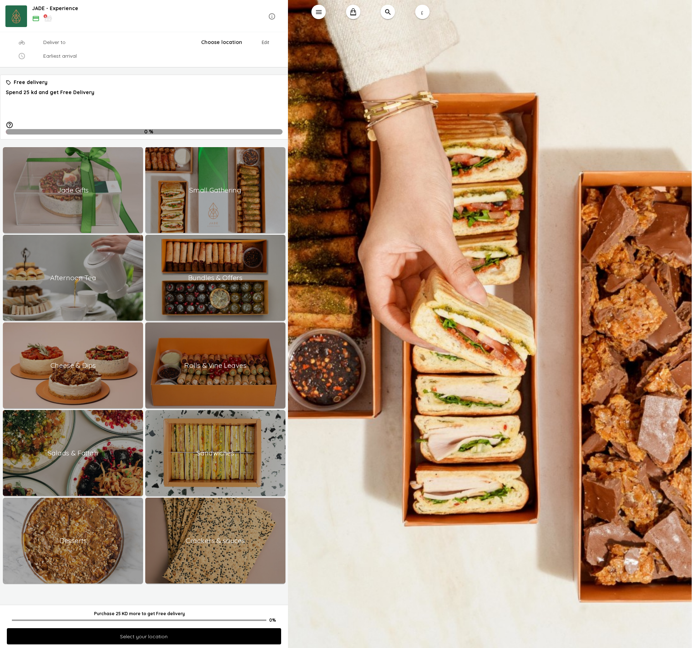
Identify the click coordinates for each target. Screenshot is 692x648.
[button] (144, 16)
